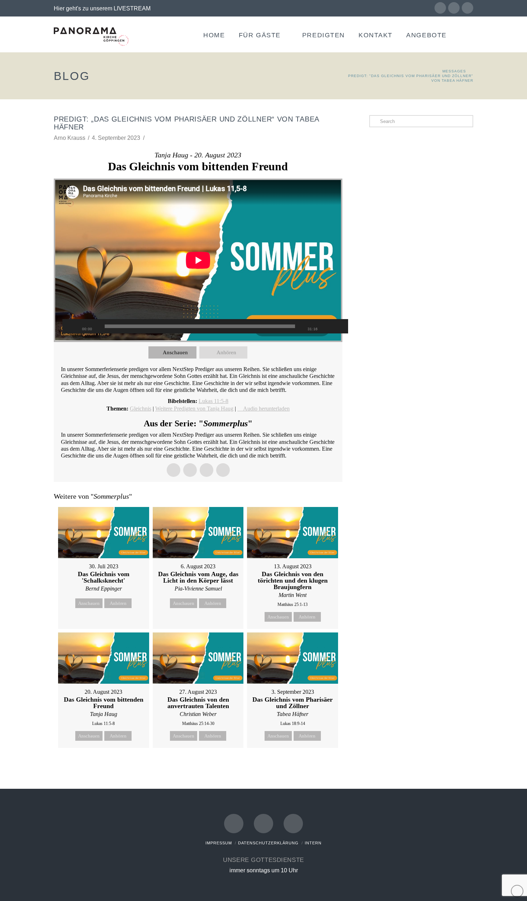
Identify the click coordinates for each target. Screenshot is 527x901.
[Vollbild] (339, 326)
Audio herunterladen (266, 409)
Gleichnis (140, 409)
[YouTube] (454, 8)
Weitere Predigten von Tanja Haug (194, 409)
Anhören (226, 352)
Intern (313, 843)
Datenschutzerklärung (268, 843)
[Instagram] (467, 8)
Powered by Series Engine (315, 766)
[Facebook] (440, 8)
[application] (198, 260)
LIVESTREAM (132, 8)
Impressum (218, 843)
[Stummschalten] (328, 326)
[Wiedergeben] (71, 326)
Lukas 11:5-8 (213, 401)
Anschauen (175, 352)
